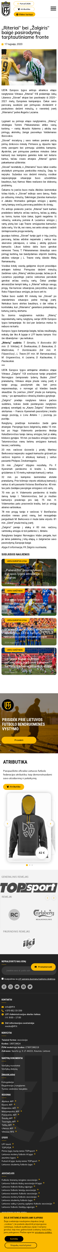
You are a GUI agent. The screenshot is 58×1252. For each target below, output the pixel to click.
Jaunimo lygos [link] (9, 1157)
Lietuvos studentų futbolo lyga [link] (17, 1164)
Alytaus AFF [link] (8, 1101)
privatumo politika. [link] (43, 1232)
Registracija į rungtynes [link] (13, 1085)
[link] (6, 9)
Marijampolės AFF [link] (10, 1111)
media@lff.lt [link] (11, 1026)
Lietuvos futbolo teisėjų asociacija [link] (19, 1190)
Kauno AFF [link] (7, 1104)
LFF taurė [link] (6, 1144)
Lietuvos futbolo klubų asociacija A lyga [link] (22, 1183)
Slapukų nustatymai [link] (20, 1245)
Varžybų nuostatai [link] (11, 1065)
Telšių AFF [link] (7, 1125)
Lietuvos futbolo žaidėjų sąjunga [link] (18, 1207)
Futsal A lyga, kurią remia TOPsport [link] (19, 1161)
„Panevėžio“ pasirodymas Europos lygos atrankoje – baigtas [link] (23, 573)
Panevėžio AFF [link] (9, 1114)
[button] (47, 898)
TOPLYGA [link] (6, 1147)
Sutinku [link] (14, 1239)
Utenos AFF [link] (7, 1128)
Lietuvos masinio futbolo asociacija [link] (19, 1193)
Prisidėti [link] (19, 740)
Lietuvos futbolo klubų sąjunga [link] (17, 1186)
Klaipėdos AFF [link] (9, 1108)
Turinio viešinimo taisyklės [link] (14, 1089)
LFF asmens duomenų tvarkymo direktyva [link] (36, 979)
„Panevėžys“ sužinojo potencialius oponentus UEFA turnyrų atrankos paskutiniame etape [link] (29, 632)
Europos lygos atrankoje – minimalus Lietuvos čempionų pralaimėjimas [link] (26, 603)
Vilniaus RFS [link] (8, 1131)
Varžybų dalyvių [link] (9, 1069)
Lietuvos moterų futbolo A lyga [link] (17, 1154)
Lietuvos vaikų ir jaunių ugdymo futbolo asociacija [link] (27, 1203)
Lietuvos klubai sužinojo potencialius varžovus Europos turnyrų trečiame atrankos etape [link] (28, 662)
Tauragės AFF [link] (9, 1121)
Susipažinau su (29, 979)
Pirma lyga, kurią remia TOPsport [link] (18, 1151)
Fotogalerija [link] (8, 1082)
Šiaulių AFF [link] (7, 1118)
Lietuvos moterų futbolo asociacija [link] (19, 1196)
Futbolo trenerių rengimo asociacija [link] (19, 1180)
